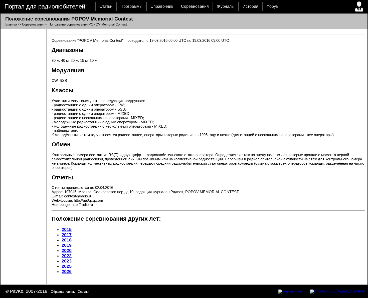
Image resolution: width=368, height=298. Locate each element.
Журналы (226, 6)
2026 (67, 271)
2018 (67, 239)
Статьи (105, 6)
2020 (67, 250)
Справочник (161, 6)
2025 (67, 266)
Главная (11, 24)
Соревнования (195, 6)
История (250, 6)
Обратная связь (63, 291)
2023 (67, 260)
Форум (272, 6)
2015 (67, 229)
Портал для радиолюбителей (45, 6)
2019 (67, 245)
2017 (67, 234)
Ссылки (83, 291)
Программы (131, 6)
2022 (67, 255)
